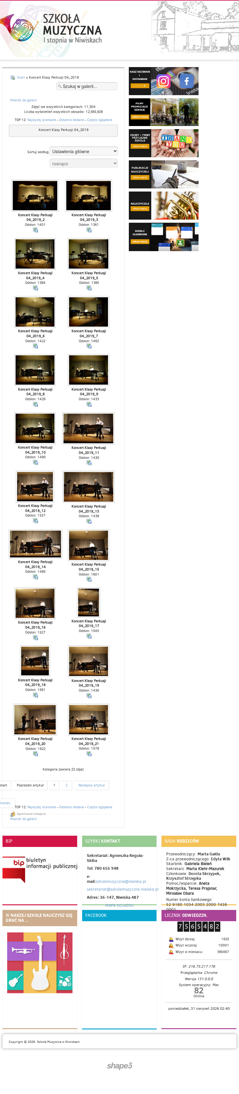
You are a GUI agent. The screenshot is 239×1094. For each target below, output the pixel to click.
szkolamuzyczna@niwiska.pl (121, 881)
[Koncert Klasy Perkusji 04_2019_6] (35, 312)
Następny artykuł (91, 785)
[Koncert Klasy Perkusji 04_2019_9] (89, 370)
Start (21, 77)
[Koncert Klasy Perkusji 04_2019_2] (35, 196)
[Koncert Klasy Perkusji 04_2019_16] (35, 603)
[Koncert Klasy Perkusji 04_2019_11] (89, 429)
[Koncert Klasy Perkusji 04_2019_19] (89, 661)
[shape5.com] (119, 1066)
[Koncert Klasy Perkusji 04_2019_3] (89, 196)
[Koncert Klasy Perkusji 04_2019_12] (35, 487)
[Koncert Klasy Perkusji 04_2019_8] (35, 370)
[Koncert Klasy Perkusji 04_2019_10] (35, 428)
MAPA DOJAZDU (119, 905)
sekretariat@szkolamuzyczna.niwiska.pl (122, 889)
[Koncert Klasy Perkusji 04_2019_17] (89, 603)
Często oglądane (99, 120)
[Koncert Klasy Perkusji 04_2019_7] (89, 312)
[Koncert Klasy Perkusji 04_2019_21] (89, 720)
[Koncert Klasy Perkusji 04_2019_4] (35, 254)
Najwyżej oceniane (41, 120)
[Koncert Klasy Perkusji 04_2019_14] (35, 544)
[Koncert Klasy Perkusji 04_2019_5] (89, 254)
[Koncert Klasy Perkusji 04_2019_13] (89, 487)
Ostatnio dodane (71, 120)
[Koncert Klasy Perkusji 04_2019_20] (35, 720)
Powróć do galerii (23, 100)
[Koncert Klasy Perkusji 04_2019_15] (89, 545)
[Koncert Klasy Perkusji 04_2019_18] (35, 661)
